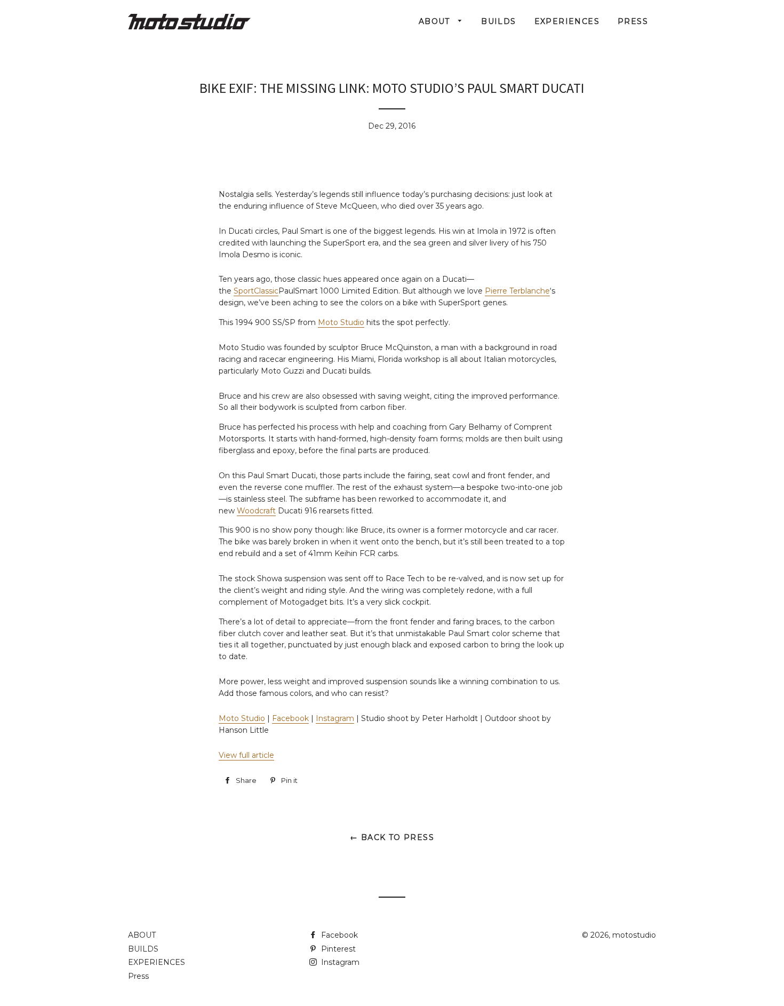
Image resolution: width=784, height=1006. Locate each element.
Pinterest (337, 949)
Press (633, 21)
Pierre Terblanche (517, 291)
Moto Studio (341, 322)
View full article (246, 755)
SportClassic (256, 291)
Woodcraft (256, 511)
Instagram (335, 718)
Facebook (290, 718)
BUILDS (498, 21)
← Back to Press (392, 837)
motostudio (634, 935)
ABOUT (436, 21)
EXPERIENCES (566, 21)
